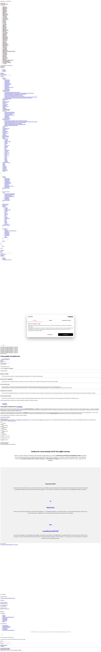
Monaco (5, 35)
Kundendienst (2, 1)
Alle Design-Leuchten (6, 90)
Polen (5, 41)
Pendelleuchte (40, 419)
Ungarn (5, 59)
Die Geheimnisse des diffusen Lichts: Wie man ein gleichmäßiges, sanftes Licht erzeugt (19, 93)
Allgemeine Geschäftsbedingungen (10, 230)
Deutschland (6, 14)
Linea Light (7, 155)
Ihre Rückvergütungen (6, 627)
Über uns (6, 229)
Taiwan (5, 55)
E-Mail (1, 641)
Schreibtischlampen (8, 83)
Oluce (6, 156)
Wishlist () (2, 73)
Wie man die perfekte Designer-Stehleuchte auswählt (13, 95)
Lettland (5, 29)
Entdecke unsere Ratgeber (7, 98)
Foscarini (6, 146)
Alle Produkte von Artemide (5, 417)
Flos (5, 144)
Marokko (5, 34)
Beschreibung (5, 403)
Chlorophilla (18, 419)
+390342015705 (10, 379)
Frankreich (5, 18)
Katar (5, 25)
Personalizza (49, 334)
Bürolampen (7, 116)
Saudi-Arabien (6, 44)
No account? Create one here (5, 648)
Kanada (5, 24)
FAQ (5, 236)
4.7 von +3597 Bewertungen (5, 358)
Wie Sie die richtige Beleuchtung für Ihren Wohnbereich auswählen (16, 120)
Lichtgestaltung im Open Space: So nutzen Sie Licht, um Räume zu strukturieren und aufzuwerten (21, 121)
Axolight (6, 140)
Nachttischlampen (8, 84)
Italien (5, 22)
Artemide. (20, 406)
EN (5, 70)
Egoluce (6, 142)
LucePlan (6, 151)
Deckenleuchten (7, 80)
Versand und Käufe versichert (5, 384)
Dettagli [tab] (50, 320)
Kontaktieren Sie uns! (4, 603)
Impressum (2, 611)
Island (5, 21)
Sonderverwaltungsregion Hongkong (9, 51)
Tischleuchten (7, 82)
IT (4, 69)
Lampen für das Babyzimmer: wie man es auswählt (13, 123)
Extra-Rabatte (7, 235)
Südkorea (5, 54)
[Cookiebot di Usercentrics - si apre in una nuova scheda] (68, 317)
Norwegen (5, 39)
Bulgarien (5, 11)
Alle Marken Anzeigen (6, 109)
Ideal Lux (6, 147)
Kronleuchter (7, 88)
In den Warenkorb (3, 363)
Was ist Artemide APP (11, 420)
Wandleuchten (7, 79)
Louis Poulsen (7, 150)
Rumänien (5, 43)
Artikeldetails (5, 404)
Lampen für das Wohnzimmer (10, 112)
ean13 (1, 443)
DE (5, 71)
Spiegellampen (7, 197)
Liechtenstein (6, 30)
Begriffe (20, 650)
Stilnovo (6, 158)
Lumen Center (7, 152)
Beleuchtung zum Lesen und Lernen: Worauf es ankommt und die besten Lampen (18, 97)
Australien (5, 8)
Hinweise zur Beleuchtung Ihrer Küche (11, 125)
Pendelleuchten (7, 81)
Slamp (6, 157)
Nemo (6, 154)
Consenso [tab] (35, 320)
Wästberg (6, 160)
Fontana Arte (7, 145)
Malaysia (5, 33)
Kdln (5, 148)
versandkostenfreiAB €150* (50, 531)
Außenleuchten (7, 89)
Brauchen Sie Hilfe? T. (6, 379)
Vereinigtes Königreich (7, 62)
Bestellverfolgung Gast (6, 626)
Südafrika (5, 53)
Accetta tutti (65, 334)
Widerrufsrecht (7, 232)
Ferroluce (6, 143)
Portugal (5, 42)
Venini (6, 223)
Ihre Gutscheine (5, 629)
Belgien (5, 9)
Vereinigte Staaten (7, 61)
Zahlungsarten (7, 233)
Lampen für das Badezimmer (9, 196)
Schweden (5, 45)
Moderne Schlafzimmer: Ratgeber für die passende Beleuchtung (15, 122)
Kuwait (5, 28)
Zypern (5, 63)
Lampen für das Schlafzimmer (10, 113)
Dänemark (5, 13)
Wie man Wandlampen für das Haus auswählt (12, 92)
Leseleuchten (7, 86)
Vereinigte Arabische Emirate (8, 60)
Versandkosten (7, 234)
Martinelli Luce (7, 218)
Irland (5, 20)
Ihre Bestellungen (5, 625)
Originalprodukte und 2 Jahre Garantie (6, 390)
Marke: (1, 353)
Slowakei (5, 49)
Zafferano (6, 161)
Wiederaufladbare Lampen (9, 87)
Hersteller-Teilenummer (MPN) (5, 444)
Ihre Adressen (5, 628)
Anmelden (2, 250)
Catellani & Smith (8, 141)
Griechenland (6, 19)
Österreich (5, 40)
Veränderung (3, 66)
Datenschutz (7, 231)
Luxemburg (5, 32)
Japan (5, 23)
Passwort (1, 643)
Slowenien (5, 50)
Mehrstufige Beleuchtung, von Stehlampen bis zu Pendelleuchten (15, 94)
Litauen (5, 31)
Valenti (6, 159)
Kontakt (6, 237)
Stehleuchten (7, 85)
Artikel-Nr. (2, 442)
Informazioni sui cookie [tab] (66, 320)
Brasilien (5, 10)
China (5, 12)
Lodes (6, 149)
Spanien (5, 52)
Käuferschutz (50, 507)
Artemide (6, 139)
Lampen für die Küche (8, 114)
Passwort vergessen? (3, 645)
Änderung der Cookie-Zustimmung (8, 630)
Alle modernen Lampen (6, 118)
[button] (6, 110)
